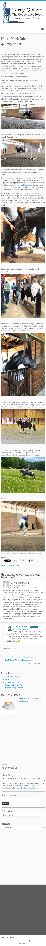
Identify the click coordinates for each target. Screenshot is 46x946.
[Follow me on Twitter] (16, 768)
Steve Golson (22, 943)
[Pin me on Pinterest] (9, 768)
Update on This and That (14, 685)
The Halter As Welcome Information (17, 660)
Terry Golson (16, 565)
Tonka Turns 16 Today (13, 682)
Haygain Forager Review (14, 688)
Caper (7, 679)
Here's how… (23, 701)
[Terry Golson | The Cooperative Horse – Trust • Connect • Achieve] (23, 13)
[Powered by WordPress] (29, 940)
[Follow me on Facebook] (3, 768)
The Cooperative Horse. (29, 788)
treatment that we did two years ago (22, 185)
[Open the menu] (42, 28)
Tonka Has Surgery (12, 677)
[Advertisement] (23, 739)
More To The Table (35, 664)
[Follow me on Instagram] (6, 768)
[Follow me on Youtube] (13, 768)
